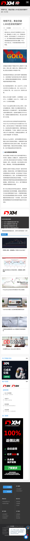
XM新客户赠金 (5, 503)
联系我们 (18, 516)
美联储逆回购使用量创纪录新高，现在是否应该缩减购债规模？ (8, 230)
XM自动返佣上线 (5, 502)
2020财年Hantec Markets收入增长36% (12, 349)
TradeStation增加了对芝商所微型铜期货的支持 (13, 309)
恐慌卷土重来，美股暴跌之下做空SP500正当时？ (14, 250)
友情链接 (18, 514)
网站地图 (18, 518)
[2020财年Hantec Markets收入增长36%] (15, 341)
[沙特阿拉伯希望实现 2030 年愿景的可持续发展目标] (14, 322)
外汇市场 (6, 11)
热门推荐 (18, 486)
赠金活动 (4, 499)
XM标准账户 (18, 489)
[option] (15, 370)
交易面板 (18, 503)
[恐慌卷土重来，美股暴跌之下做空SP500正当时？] (14, 242)
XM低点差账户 (19, 491)
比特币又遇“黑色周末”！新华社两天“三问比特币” (22, 230)
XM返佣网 (8, 28)
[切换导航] (27, 2)
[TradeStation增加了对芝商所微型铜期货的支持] (14, 302)
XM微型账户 (5, 518)
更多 (27, 358)
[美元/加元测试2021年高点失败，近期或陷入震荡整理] (14, 262)
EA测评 (17, 505)
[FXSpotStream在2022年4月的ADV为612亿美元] (15, 282)
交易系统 (18, 502)
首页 (2, 11)
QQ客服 (9, 487)
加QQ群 (9, 492)
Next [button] (25, 370)
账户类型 (4, 511)
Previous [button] (4, 370)
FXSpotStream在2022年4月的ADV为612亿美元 (14, 289)
